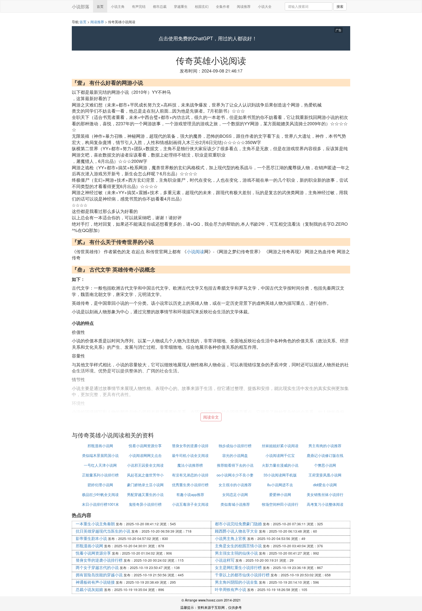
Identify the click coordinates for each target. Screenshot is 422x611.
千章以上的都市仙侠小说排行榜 (242, 575)
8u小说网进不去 (280, 484)
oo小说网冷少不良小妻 (235, 474)
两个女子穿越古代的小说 (97, 567)
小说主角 (118, 6)
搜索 (340, 6)
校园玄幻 (202, 6)
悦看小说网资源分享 (145, 445)
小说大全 (265, 6)
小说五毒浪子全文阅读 (190, 504)
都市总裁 (160, 6)
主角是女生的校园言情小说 (238, 545)
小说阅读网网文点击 (145, 455)
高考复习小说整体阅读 (325, 504)
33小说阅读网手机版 (280, 474)
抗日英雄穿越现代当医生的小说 (103, 531)
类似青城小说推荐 (235, 504)
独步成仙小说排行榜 (235, 445)
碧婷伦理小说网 (100, 484)
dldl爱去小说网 (325, 484)
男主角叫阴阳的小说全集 (236, 582)
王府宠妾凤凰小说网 (324, 474)
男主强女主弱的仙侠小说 (236, 553)
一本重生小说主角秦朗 (95, 524)
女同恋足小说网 (235, 494)
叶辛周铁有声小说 (230, 589)
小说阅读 (195, 251)
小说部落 (80, 6)
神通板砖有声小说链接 (95, 582)
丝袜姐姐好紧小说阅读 (280, 445)
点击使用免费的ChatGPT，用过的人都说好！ (207, 38)
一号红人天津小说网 (100, 465)
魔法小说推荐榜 (190, 465)
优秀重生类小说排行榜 (190, 484)
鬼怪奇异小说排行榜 (145, 504)
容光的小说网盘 (235, 455)
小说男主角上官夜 (230, 538)
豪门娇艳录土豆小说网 (145, 484)
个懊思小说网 (325, 465)
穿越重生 (181, 6)
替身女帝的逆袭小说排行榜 (99, 560)
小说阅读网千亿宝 (280, 455)
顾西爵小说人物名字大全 (236, 531)
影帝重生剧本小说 (91, 538)
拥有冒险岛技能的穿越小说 (99, 575)
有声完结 (139, 6)
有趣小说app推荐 (190, 494)
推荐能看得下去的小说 (235, 465)
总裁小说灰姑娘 (89, 589)
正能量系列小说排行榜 (100, 474)
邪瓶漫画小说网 (100, 445)
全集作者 (223, 6)
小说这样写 (224, 560)
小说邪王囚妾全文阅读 (145, 465)
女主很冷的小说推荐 (235, 484)
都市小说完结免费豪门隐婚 (238, 524)
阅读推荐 (244, 6)
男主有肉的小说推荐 (324, 445)
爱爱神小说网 (280, 494)
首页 (100, 6)
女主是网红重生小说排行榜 (238, 567)
